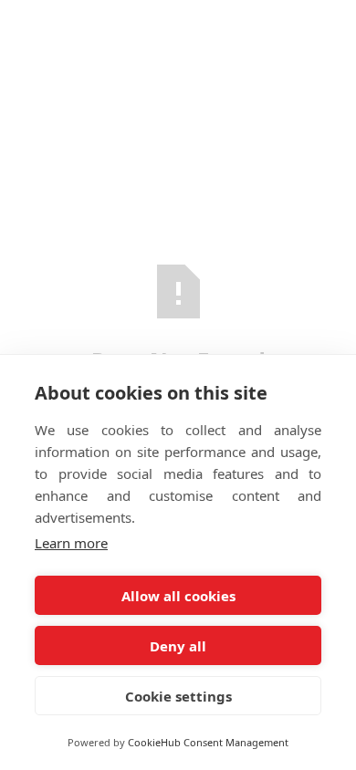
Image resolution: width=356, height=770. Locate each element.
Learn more (71, 543)
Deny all (178, 646)
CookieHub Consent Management (208, 742)
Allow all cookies (178, 596)
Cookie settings (178, 696)
